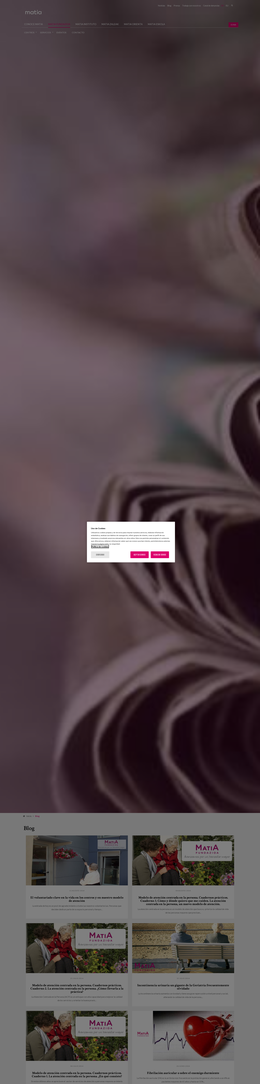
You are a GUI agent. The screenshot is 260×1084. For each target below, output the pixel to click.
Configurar (100, 555)
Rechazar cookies (160, 555)
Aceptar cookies (139, 555)
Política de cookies (100, 546)
